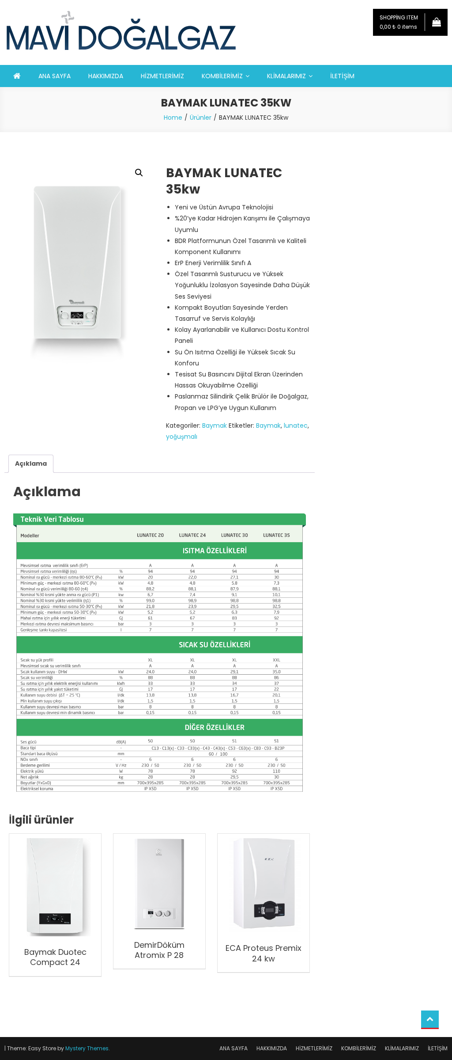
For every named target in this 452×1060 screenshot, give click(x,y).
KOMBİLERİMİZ (222, 76)
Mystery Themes (87, 1048)
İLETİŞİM (342, 76)
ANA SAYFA (54, 76)
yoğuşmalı (181, 436)
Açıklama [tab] (31, 463)
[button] (139, 173)
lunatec (296, 425)
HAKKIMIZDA (105, 76)
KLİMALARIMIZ (286, 76)
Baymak (214, 425)
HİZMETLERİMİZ (162, 76)
